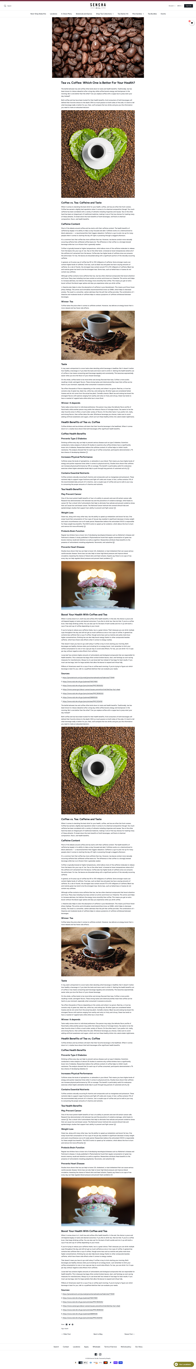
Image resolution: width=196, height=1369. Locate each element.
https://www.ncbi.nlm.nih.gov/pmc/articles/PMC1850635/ (83, 685)
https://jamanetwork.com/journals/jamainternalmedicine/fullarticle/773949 (88, 677)
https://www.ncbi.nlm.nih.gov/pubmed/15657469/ (80, 681)
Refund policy (126, 1347)
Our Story (139, 1347)
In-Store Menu (66, 14)
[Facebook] (96, 1354)
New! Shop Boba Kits (38, 14)
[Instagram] (100, 1354)
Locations (53, 14)
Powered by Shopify (104, 1358)
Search (56, 1347)
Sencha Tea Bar (94, 1358)
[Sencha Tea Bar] (98, 5)
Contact (66, 1347)
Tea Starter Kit (123, 14)
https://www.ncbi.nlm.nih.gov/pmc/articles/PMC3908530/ (83, 693)
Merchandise (138, 14)
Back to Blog (98, 1334)
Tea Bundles (152, 14)
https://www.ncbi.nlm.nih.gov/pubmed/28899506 (79, 697)
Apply (86, 1347)
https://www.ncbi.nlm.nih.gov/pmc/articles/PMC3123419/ (82, 701)
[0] (191, 23)
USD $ (179, 6)
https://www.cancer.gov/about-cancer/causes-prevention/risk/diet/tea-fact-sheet (91, 689)
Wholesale (96, 1347)
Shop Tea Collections (105, 14)
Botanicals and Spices (84, 14)
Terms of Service (110, 1347)
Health (66, 1328)
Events (163, 14)
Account (171, 6)
